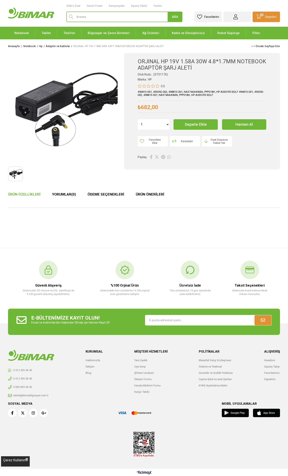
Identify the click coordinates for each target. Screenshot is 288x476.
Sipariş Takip (272, 366)
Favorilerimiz (272, 372)
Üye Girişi (140, 366)
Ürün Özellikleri (24, 194)
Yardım (157, 5)
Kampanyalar (117, 5)
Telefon (69, 33)
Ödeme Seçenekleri (105, 194)
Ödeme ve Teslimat (210, 366)
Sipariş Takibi (139, 5)
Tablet (46, 33)
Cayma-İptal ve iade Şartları (215, 379)
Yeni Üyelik (140, 360)
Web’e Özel (73, 5)
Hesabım (269, 360)
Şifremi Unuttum (144, 372)
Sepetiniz (270, 379)
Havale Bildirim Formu (147, 385)
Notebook (21, 33)
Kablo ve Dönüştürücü (188, 33)
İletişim (90, 366)
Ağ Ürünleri (150, 33)
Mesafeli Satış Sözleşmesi (215, 360)
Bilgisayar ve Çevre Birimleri (109, 33)
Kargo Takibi (141, 391)
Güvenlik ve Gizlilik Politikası (216, 372)
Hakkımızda (93, 360)
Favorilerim (211, 17)
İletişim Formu (143, 379)
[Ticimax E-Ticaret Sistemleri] (144, 473)
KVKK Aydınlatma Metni (213, 385)
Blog (88, 372)
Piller (256, 33)
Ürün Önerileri (150, 194)
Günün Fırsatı (94, 5)
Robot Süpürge (228, 33)
